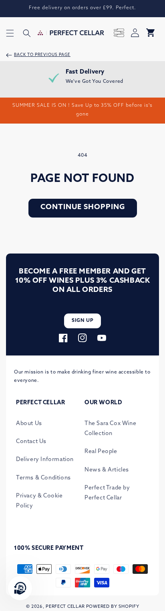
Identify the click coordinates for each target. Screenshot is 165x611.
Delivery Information (45, 460)
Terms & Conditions (43, 478)
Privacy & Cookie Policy (39, 501)
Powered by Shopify (112, 607)
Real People (101, 452)
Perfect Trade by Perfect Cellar (107, 493)
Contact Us (31, 442)
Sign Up (83, 320)
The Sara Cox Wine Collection (110, 429)
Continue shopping (82, 207)
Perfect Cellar (65, 607)
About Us (29, 424)
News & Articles (107, 470)
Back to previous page (42, 55)
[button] (10, 33)
